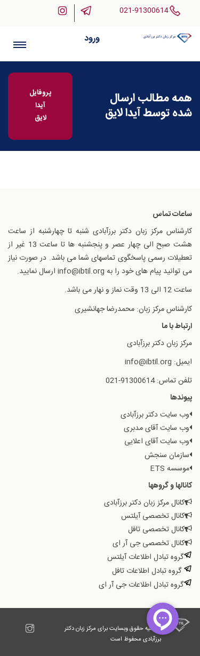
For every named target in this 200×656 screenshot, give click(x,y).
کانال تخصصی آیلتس (153, 516)
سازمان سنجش (167, 455)
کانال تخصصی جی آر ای (149, 543)
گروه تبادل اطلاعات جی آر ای (141, 585)
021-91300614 (144, 11)
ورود (92, 38)
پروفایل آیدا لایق (40, 105)
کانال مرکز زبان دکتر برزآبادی (144, 503)
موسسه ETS (169, 468)
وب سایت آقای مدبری (156, 428)
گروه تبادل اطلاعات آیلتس (145, 557)
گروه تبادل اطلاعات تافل (147, 571)
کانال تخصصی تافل (156, 529)
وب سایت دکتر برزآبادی (155, 415)
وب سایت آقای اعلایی (156, 441)
